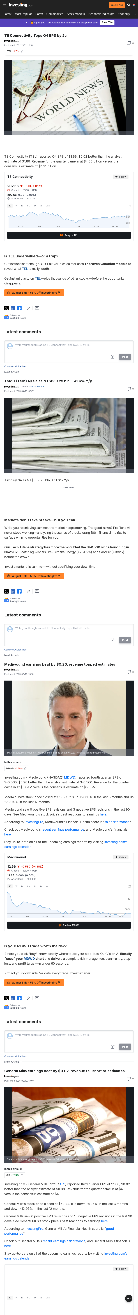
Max (48, 205)
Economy (124, 13)
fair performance (117, 822)
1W (16, 205)
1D (10, 205)
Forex (39, 13)
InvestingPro (34, 822)
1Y (35, 205)
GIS (62, 1184)
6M (28, 205)
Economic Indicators (101, 13)
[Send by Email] (37, 308)
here (103, 814)
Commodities (54, 13)
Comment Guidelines (15, 366)
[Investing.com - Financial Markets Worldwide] (21, 5)
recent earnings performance (63, 829)
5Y (41, 205)
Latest (7, 13)
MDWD (69, 777)
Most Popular (23, 13)
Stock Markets (76, 13)
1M (22, 205)
